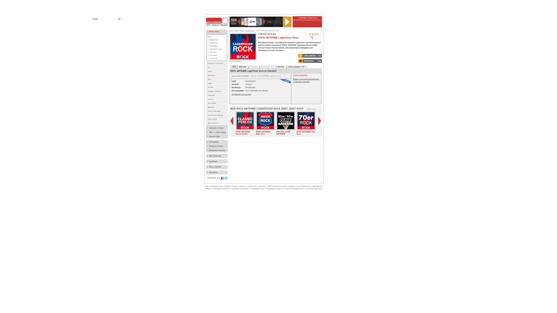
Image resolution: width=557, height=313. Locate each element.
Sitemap (227, 186)
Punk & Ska (213, 59)
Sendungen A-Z (267, 67)
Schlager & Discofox (214, 91)
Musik (237, 30)
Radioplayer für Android (222, 189)
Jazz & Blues (212, 103)
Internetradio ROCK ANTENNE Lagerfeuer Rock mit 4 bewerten (318, 34)
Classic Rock (214, 43)
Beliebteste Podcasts (217, 150)
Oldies (210, 83)
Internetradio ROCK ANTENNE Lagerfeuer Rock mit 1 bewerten (310, 34)
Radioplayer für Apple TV (275, 189)
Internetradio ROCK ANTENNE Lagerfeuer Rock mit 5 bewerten (320, 34)
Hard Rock (213, 52)
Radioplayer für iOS (258, 189)
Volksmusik (211, 95)
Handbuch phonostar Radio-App (299, 186)
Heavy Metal (214, 46)
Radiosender (214, 142)
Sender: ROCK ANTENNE (240, 76)
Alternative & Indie (216, 49)
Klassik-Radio (214, 136)
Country (210, 99)
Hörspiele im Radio (216, 128)
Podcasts (280, 67)
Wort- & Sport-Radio (217, 132)
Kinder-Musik (212, 119)
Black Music (211, 75)
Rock (209, 37)
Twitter (225, 178)
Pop (209, 67)
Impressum (242, 186)
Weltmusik (211, 107)
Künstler (210, 87)
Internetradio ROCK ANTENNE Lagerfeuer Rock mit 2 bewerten (313, 34)
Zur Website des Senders (241, 94)
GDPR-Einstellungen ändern (294, 189)
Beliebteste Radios (216, 146)
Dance (210, 71)
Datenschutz (252, 186)
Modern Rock (214, 40)
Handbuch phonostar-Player (276, 186)
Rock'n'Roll (213, 55)
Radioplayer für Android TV (241, 189)
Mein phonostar (215, 156)
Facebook (222, 178)
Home (231, 30)
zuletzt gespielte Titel (296, 67)
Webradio (242, 67)
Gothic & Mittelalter (214, 111)
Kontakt (234, 186)
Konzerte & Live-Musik (215, 63)
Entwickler (262, 186)
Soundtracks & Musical (215, 115)
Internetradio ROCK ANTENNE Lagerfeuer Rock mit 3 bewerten (315, 34)
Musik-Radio (214, 32)
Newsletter (213, 172)
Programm (254, 67)
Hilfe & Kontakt (215, 167)
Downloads (213, 161)
